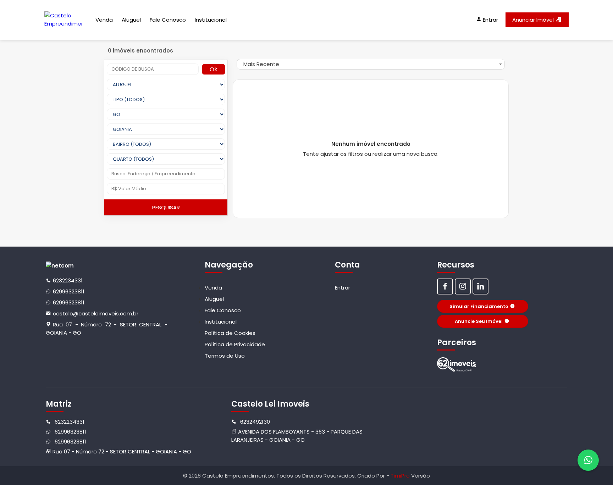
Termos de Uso (225, 355)
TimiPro (401, 475)
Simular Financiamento (478, 306)
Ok (213, 69)
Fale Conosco (168, 19)
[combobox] (371, 64)
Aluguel (131, 19)
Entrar (342, 287)
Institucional (211, 19)
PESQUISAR (166, 207)
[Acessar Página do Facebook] (445, 286)
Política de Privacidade (235, 344)
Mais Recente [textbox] (261, 64)
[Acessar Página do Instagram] (463, 286)
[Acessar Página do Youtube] (480, 286)
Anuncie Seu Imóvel (479, 321)
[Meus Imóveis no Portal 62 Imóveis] (456, 364)
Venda (104, 19)
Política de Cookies (230, 333)
